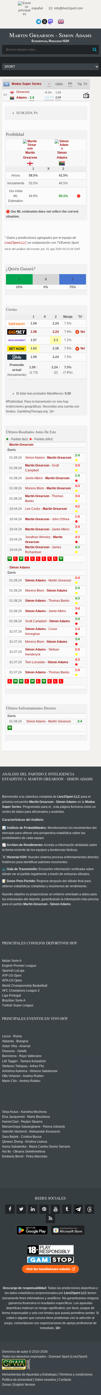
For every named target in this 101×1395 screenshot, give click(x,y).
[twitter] (21, 1209)
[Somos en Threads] (44, 21)
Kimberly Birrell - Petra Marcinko (24, 1156)
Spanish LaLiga (13, 970)
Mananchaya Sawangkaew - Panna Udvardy (33, 1126)
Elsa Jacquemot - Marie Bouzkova (26, 1117)
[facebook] (10, 1209)
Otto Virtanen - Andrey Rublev (23, 1076)
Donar (6, 1384)
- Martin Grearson (48, 580)
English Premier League (19, 965)
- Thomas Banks (47, 600)
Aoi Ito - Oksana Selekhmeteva (23, 1151)
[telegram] (78, 1209)
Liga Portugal (11, 995)
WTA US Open (12, 980)
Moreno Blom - (48, 488)
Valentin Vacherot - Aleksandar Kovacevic (31, 1131)
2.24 (56, 332)
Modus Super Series (26, 84)
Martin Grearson (21, 444)
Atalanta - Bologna (15, 1041)
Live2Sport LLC (16, 243)
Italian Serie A (11, 961)
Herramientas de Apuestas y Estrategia (29, 1374)
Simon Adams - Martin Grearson (48, 721)
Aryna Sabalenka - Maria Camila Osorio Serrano (36, 1146)
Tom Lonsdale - (46, 662)
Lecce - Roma (12, 1036)
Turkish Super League (17, 1005)
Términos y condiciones (75, 1374)
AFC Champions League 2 (21, 990)
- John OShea (47, 519)
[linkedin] (32, 1209)
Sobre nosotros (45, 1380)
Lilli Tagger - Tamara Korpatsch (24, 1061)
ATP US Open (11, 975)
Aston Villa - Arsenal (16, 1046)
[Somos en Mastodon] (50, 21)
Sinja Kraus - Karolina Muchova (24, 1112)
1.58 (34, 332)
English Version (24, 1384)
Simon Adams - (48, 457)
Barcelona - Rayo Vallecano (21, 1056)
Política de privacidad (17, 1380)
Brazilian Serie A (13, 1000)
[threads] (89, 1209)
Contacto (65, 1380)
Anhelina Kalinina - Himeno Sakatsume (29, 1071)
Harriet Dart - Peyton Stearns (22, 1121)
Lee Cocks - (46, 509)
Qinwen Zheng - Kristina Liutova (24, 1141)
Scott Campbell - (47, 621)
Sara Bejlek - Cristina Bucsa (21, 1137)
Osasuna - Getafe (14, 1051)
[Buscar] (94, 49)
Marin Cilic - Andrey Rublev (21, 1081)
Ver (82, 332)
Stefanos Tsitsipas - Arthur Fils (23, 1066)
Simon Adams (19, 567)
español (37, 8)
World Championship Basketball (24, 985)
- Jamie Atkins (47, 529)
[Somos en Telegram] (38, 21)
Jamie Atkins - (47, 478)
